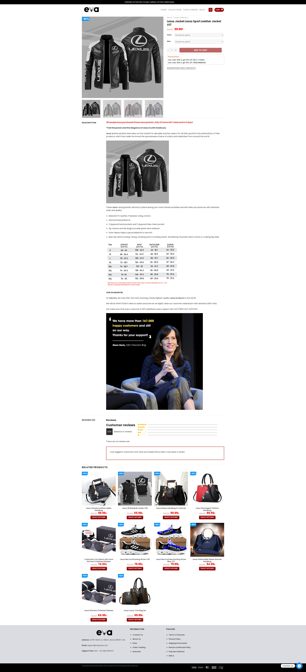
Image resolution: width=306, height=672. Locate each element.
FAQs (135, 643)
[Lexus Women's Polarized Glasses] (99, 591)
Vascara (113, 298)
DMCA (171, 655)
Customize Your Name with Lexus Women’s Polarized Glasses (98, 560)
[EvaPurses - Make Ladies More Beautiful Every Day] (97, 9)
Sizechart (137, 651)
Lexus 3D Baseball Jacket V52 (135, 508)
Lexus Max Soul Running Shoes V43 (135, 559)
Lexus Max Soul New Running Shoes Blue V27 (171, 560)
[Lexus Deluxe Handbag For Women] (171, 489)
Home (169, 17)
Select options (98, 517)
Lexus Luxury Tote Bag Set (135, 610)
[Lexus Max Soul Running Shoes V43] (135, 540)
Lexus (108, 133)
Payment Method (176, 651)
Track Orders (190, 9)
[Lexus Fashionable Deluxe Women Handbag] (207, 540)
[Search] (210, 10)
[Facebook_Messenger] (299, 666)
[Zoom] (85, 95)
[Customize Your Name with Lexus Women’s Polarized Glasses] (99, 540)
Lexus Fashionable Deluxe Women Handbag (207, 560)
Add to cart (200, 50)
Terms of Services (177, 635)
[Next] (159, 57)
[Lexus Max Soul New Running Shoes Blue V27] (171, 540)
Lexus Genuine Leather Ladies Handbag (98, 509)
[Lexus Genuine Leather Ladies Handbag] (99, 489)
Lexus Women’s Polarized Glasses (98, 610)
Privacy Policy (174, 639)
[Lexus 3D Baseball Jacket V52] (135, 489)
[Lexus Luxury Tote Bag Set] (135, 591)
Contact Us (138, 635)
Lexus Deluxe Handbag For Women (171, 508)
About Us (137, 639)
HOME (164, 9)
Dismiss (178, 2)
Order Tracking (139, 647)
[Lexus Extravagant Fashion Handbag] (207, 489)
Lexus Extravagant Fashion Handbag (207, 509)
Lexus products (177, 298)
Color (169, 35)
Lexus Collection (181, 17)
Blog (202, 9)
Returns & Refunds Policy (180, 647)
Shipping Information (178, 643)
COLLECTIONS (174, 9)
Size (169, 41)
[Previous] (86, 57)
